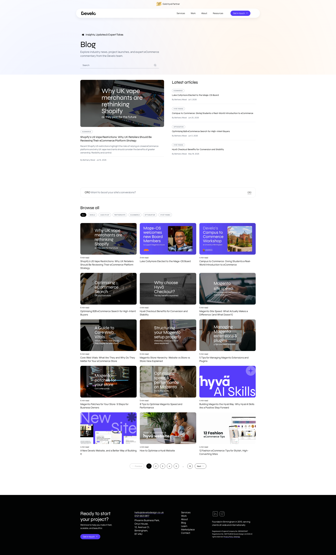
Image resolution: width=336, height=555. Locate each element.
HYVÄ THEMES (165, 215)
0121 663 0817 (142, 515)
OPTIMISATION (150, 215)
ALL (83, 215)
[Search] (155, 65)
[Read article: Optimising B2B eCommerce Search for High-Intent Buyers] (214, 132)
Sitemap (237, 537)
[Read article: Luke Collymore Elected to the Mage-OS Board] (214, 96)
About (204, 13)
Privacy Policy (228, 537)
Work (193, 13)
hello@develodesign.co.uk (149, 512)
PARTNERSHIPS (119, 215)
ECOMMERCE (135, 215)
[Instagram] (222, 514)
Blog (183, 522)
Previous (138, 466)
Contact (185, 532)
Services (181, 13)
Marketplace (188, 529)
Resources (218, 13)
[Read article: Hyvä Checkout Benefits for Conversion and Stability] (214, 149)
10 (190, 466)
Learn (184, 526)
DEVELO (92, 215)
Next (199, 466)
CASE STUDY (104, 215)
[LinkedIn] (215, 514)
